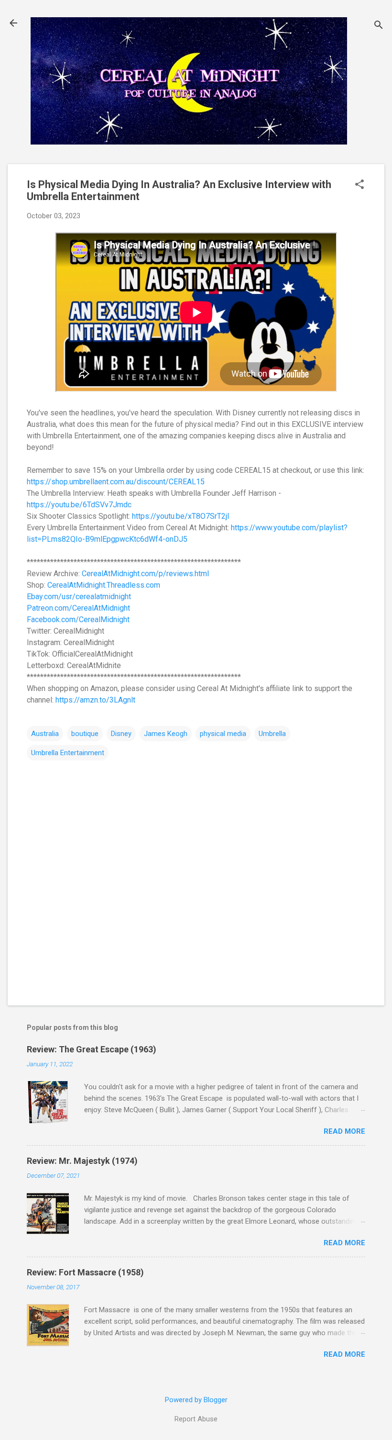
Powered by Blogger (196, 1399)
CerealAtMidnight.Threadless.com (103, 585)
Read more (344, 1131)
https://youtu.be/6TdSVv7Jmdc (79, 504)
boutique (84, 733)
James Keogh (165, 733)
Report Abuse (196, 1419)
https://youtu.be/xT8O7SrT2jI (180, 516)
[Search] (378, 26)
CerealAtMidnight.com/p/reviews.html (145, 573)
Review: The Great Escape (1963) (91, 1049)
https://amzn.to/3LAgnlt (95, 699)
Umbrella (272, 733)
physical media (223, 733)
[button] (359, 185)
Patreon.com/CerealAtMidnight (78, 608)
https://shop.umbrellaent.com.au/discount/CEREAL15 (116, 481)
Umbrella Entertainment (67, 752)
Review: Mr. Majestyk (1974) (82, 1161)
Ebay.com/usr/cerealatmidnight (79, 596)
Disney (121, 733)
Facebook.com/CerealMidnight (78, 619)
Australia (45, 733)
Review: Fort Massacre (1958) (85, 1272)
